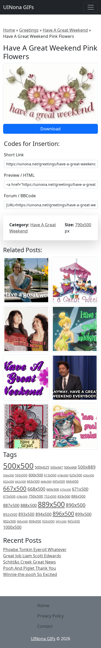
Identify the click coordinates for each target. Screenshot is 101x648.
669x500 (52, 489)
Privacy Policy (50, 616)
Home (9, 30)
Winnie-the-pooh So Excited (30, 574)
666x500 (72, 481)
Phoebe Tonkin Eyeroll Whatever (35, 549)
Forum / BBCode (20, 196)
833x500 (63, 496)
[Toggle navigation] (90, 7)
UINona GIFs (18, 7)
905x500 (22, 521)
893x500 (26, 514)
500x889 (87, 467)
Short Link (14, 155)
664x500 (46, 481)
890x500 (75, 505)
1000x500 (12, 527)
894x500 (43, 514)
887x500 (11, 505)
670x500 (65, 489)
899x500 (83, 514)
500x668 (70, 467)
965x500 (74, 521)
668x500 (36, 489)
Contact (45, 626)
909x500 (35, 521)
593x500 (21, 475)
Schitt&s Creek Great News (29, 562)
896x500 (63, 513)
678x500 (22, 496)
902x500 (9, 521)
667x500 (14, 488)
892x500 (10, 514)
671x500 (80, 489)
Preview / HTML (19, 175)
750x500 (35, 496)
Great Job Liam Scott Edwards (32, 556)
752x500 (50, 496)
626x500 (88, 475)
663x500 (33, 481)
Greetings (29, 30)
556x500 (8, 475)
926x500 (48, 521)
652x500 (8, 481)
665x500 (59, 481)
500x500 (18, 466)
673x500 (9, 496)
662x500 (20, 481)
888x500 (28, 505)
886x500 (78, 496)
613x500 (50, 475)
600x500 (35, 474)
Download (50, 129)
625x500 (75, 475)
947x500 (61, 521)
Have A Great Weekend (65, 30)
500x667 (56, 467)
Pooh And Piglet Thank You (29, 568)
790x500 (83, 225)
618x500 (62, 475)
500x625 (42, 467)
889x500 (51, 504)
